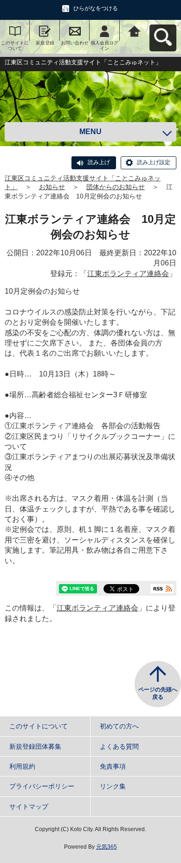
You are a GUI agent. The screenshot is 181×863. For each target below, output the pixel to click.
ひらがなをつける (95, 8)
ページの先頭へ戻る (157, 693)
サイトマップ (28, 806)
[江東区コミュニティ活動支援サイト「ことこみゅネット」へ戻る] (135, 30)
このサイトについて (15, 45)
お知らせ (52, 187)
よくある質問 (119, 746)
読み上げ (99, 162)
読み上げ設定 (153, 162)
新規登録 (45, 42)
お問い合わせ (75, 42)
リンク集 (113, 786)
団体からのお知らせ (115, 187)
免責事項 (113, 766)
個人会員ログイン (104, 45)
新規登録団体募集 (35, 746)
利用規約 (22, 766)
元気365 (106, 847)
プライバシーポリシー (41, 786)
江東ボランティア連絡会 (128, 273)
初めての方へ (119, 726)
